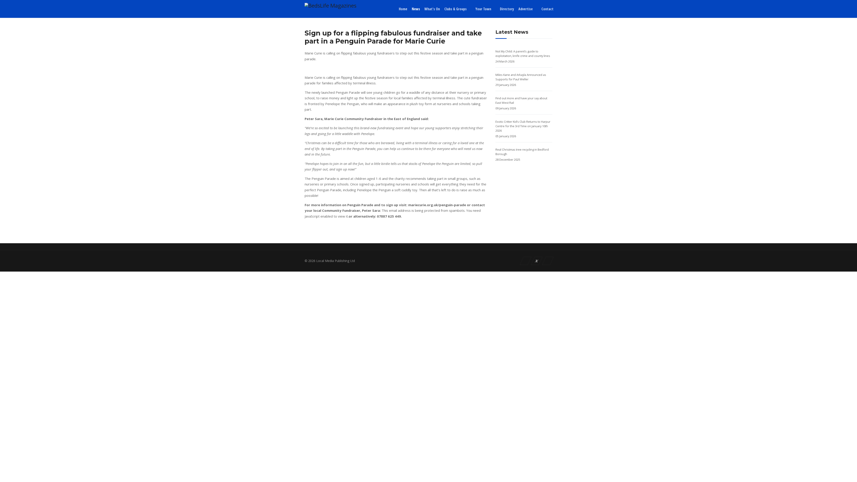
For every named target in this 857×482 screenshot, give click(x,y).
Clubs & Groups (455, 8)
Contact (547, 8)
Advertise (525, 8)
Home (403, 8)
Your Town (483, 8)
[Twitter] (537, 261)
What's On (432, 8)
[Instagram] (548, 261)
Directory (507, 8)
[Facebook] (526, 261)
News (416, 8)
